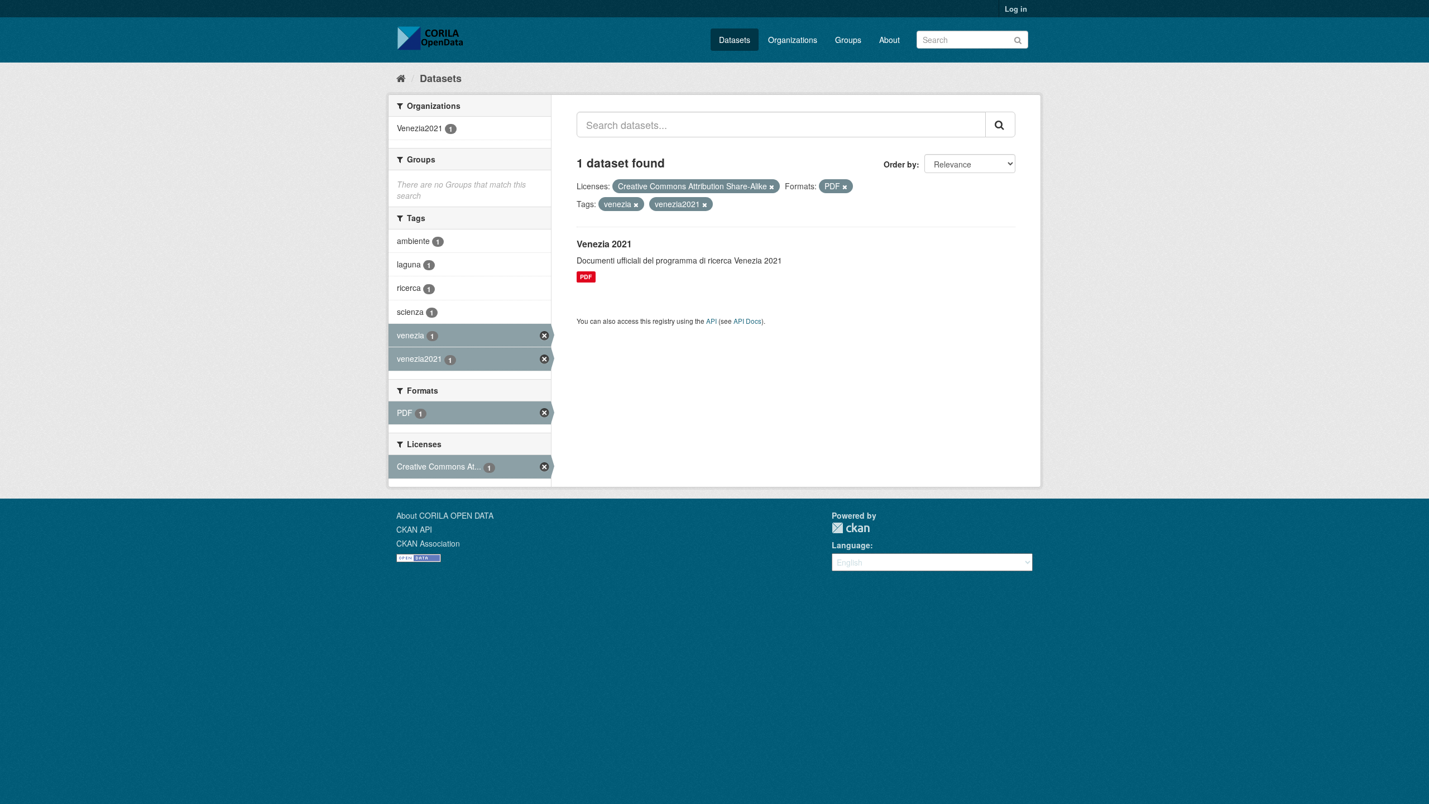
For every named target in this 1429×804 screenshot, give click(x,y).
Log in (1016, 8)
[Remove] (771, 186)
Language (851, 545)
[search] (1000, 124)
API (711, 321)
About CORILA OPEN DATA (444, 515)
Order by (900, 164)
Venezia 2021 (604, 243)
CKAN (851, 528)
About (889, 39)
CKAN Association (428, 543)
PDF (586, 276)
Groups (848, 39)
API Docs (747, 321)
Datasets (734, 39)
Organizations (792, 39)
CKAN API (414, 529)
